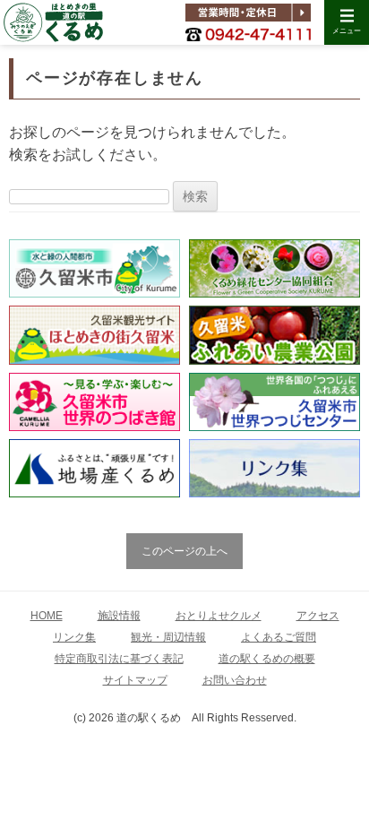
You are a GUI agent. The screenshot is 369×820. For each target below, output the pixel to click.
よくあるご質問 (278, 637)
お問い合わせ (234, 680)
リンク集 (74, 637)
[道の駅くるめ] (53, 22)
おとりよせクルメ (219, 615)
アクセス (317, 615)
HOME (46, 615)
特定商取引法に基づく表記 (119, 658)
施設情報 (119, 615)
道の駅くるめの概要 (267, 658)
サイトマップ (135, 680)
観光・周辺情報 (168, 637)
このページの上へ (184, 551)
